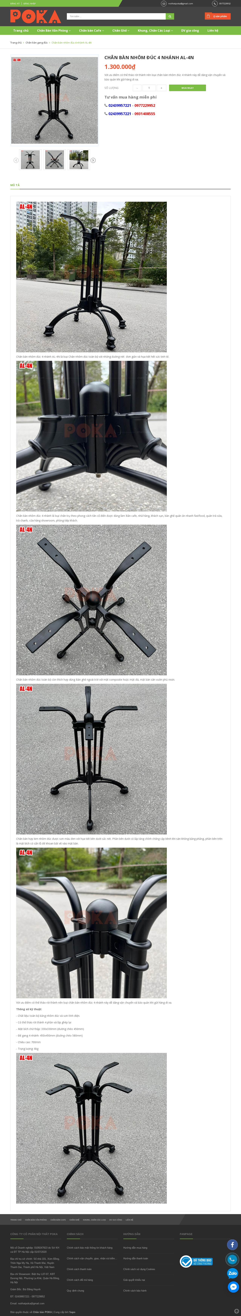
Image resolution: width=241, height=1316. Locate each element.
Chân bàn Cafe (90, 30)
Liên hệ (212, 30)
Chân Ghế (119, 30)
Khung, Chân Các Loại (154, 30)
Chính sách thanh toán (79, 1269)
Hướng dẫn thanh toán (135, 1258)
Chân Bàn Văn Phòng (53, 30)
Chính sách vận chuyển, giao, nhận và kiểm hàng (94, 1258)
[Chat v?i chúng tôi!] (233, 1287)
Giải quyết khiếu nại (134, 1280)
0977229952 (225, 3)
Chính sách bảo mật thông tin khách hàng (89, 1247)
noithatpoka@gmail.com (180, 3)
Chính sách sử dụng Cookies (139, 1269)
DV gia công (190, 30)
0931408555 (144, 113)
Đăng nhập (30, 3)
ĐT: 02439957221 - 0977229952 (27, 1296)
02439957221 (119, 105)
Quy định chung (75, 1290)
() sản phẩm (220, 16)
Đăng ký (15, 3)
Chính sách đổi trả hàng (80, 1280)
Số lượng (111, 88)
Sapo (72, 1312)
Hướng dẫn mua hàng (135, 1247)
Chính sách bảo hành (134, 1290)
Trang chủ (21, 30)
